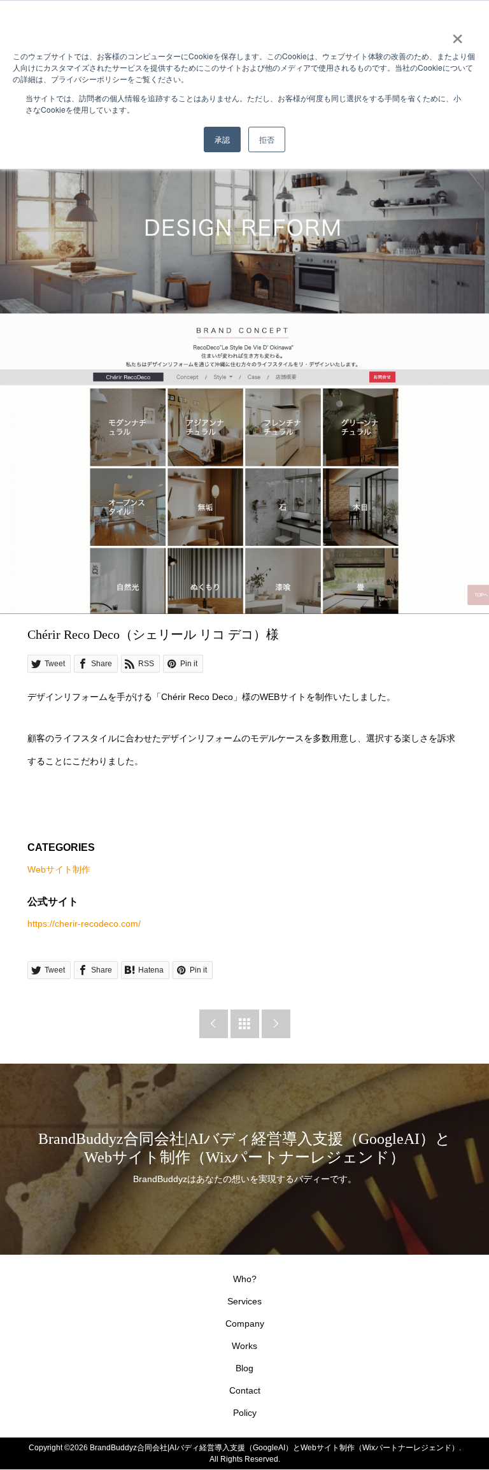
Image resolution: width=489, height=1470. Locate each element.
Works (244, 1346)
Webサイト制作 (58, 869)
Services (244, 1301)
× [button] (457, 34)
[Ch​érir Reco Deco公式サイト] (244, 247)
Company (244, 1323)
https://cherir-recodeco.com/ (84, 923)
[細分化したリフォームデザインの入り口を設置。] (244, 491)
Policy (245, 1413)
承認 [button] (222, 139)
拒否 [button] (266, 139)
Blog (244, 1368)
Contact (244, 1390)
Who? (245, 1279)
